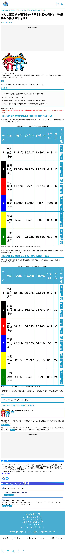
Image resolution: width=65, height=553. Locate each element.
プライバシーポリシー (36, 538)
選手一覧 (36, 514)
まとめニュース (36, 522)
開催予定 (38, 519)
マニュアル (26, 527)
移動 (12, 412)
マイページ (36, 524)
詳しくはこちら (9, 495)
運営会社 (6, 538)
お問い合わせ (38, 527)
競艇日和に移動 (5, 424)
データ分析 (28, 517)
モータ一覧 (28, 519)
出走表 (28, 514)
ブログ (27, 524)
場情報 (25, 522)
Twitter (12, 429)
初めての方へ (6, 473)
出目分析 (38, 517)
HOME (2, 10)
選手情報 (61, 292)
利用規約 (18, 538)
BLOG (6, 10)
